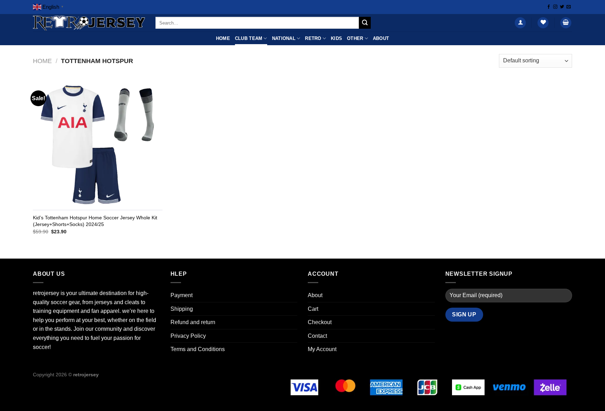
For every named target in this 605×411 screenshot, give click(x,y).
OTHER (355, 38)
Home (223, 38)
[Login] (520, 23)
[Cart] (565, 23)
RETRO (313, 38)
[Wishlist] (543, 23)
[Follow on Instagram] (555, 7)
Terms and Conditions (198, 349)
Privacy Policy (188, 336)
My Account (322, 349)
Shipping (182, 309)
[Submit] (365, 23)
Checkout (320, 322)
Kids (336, 38)
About (381, 38)
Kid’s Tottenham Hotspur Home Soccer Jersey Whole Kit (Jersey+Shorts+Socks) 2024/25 (95, 221)
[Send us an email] (568, 7)
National (283, 38)
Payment (182, 295)
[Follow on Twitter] (562, 7)
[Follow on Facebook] (549, 7)
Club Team (248, 38)
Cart (313, 309)
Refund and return (193, 322)
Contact (317, 336)
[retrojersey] (89, 23)
